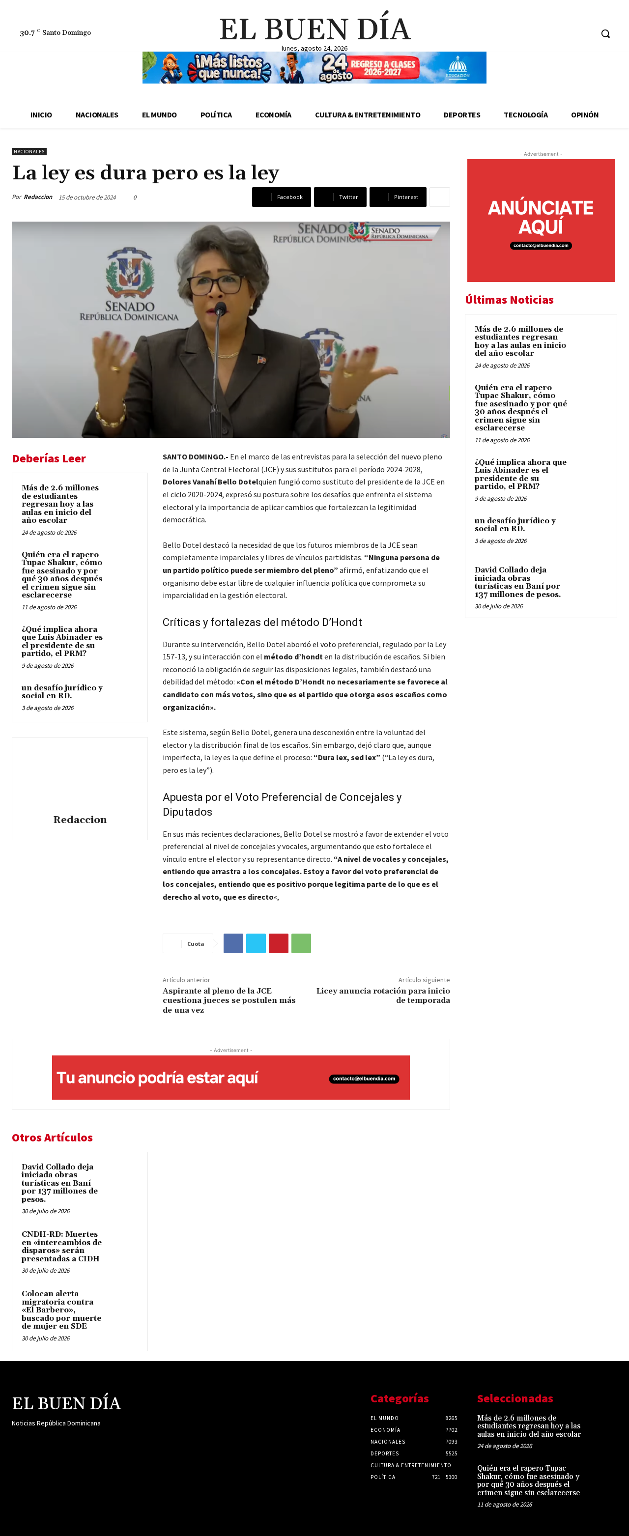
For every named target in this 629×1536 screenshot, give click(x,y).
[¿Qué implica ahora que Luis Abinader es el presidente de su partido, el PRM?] (123, 639)
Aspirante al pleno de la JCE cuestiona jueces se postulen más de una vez (229, 1000)
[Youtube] (87, 1442)
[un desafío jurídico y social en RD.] (123, 698)
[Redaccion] (80, 777)
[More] (439, 197)
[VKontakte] (70, 1442)
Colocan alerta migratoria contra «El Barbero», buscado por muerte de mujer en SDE (61, 1310)
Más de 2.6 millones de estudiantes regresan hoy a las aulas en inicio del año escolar (60, 504)
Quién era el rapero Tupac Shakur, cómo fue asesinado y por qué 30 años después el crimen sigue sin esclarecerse (62, 575)
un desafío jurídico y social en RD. (62, 692)
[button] (605, 33)
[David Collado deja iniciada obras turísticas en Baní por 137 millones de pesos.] (123, 1177)
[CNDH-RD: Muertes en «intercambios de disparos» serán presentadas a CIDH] (123, 1244)
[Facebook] (547, 33)
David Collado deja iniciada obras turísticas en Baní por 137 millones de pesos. (60, 1183)
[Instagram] (566, 33)
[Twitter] (584, 33)
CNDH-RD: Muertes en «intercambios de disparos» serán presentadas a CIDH (62, 1247)
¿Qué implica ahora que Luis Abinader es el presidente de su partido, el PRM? (62, 642)
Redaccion (38, 197)
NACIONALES (29, 151)
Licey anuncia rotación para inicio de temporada (383, 995)
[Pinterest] (278, 943)
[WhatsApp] (301, 943)
